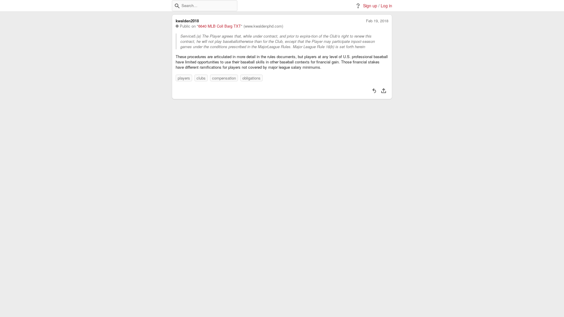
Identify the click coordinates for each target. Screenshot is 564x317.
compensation (224, 78)
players (184, 78)
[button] (177, 6)
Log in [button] (386, 6)
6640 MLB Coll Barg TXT (219, 26)
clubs (201, 78)
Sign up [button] (370, 6)
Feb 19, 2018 (377, 20)
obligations (251, 78)
